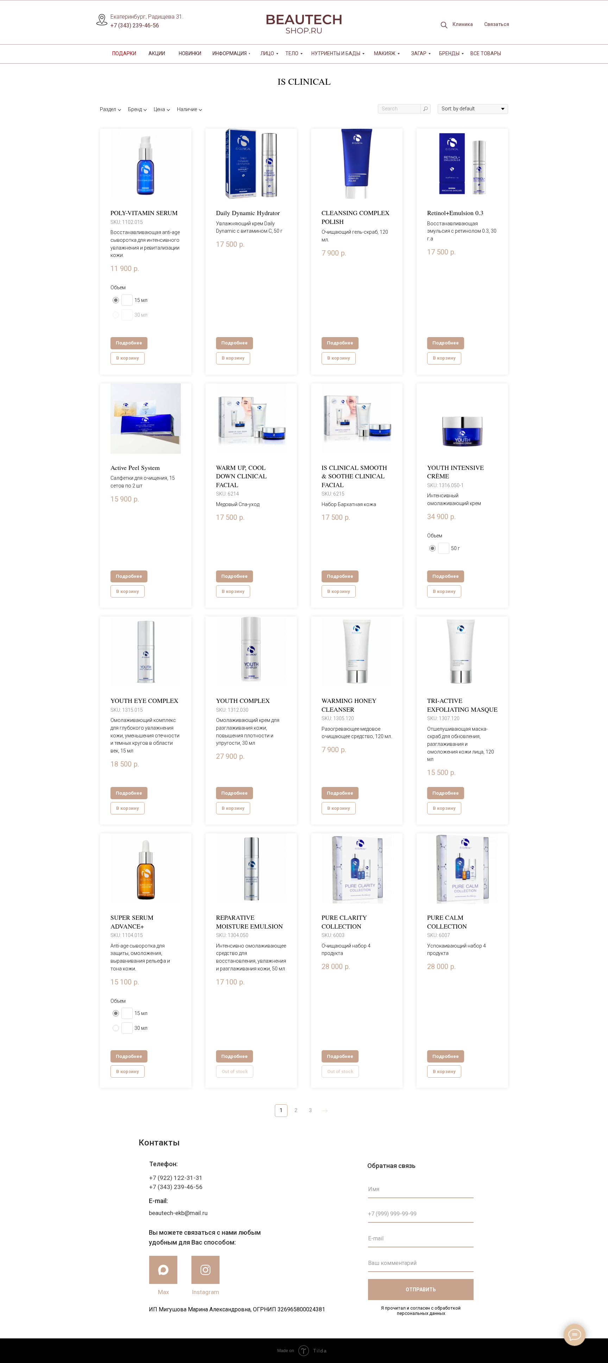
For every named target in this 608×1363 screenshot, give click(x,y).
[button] (496, 25)
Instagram (205, 1292)
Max (163, 1292)
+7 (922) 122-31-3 (174, 1177)
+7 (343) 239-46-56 (134, 25)
